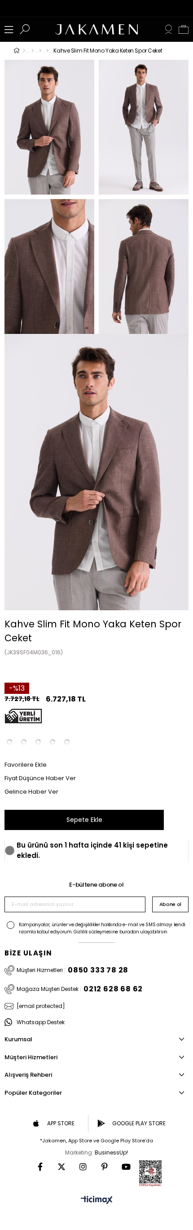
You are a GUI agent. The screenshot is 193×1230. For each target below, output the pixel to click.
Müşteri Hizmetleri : (72, 970)
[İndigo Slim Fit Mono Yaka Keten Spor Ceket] (52, 742)
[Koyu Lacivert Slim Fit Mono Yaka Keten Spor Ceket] (38, 742)
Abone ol (170, 904)
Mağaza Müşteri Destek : (80, 989)
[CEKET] (40, 51)
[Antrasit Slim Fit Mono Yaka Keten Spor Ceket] (9, 742)
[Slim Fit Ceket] (47, 51)
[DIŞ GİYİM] (32, 51)
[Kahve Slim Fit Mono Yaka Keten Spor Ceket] (24, 742)
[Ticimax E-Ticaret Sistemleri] (97, 1200)
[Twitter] (61, 1166)
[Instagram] (83, 1166)
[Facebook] (39, 1166)
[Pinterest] (104, 1166)
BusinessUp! (111, 1152)
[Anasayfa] (24, 51)
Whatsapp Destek (41, 1022)
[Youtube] (126, 1166)
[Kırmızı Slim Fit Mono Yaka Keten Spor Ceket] (67, 742)
